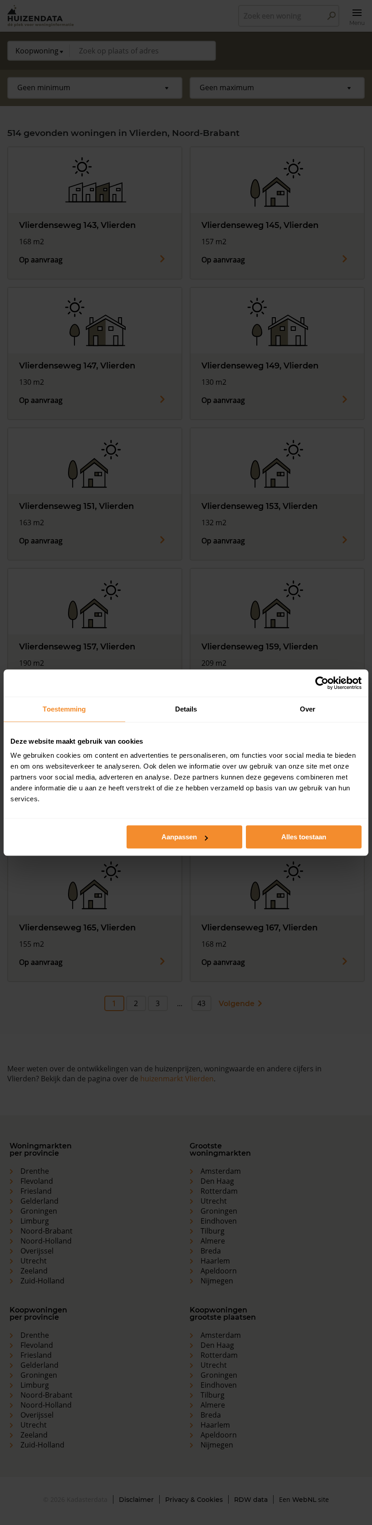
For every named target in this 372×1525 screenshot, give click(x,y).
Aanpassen (179, 837)
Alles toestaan (303, 837)
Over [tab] (307, 709)
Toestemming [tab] (64, 709)
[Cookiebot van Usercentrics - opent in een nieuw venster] (322, 683)
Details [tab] (186, 709)
